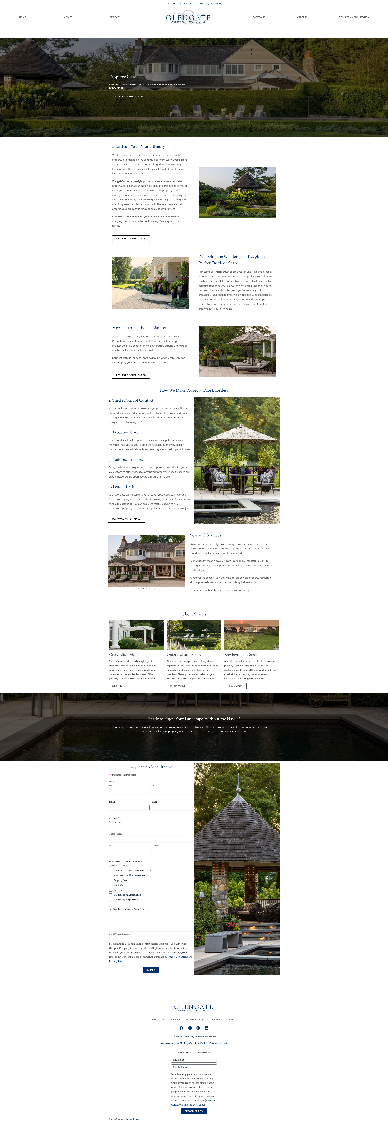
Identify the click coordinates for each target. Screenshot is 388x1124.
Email (112, 801)
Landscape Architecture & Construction (132, 870)
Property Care (120, 880)
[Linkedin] (206, 1028)
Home (22, 17)
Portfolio (259, 17)
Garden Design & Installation (127, 895)
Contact (231, 1019)
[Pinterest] (198, 1028)
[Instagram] (190, 1028)
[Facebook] (181, 1028)
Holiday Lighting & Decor (126, 899)
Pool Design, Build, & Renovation (129, 875)
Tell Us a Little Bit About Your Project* (129, 908)
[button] (111, 561)
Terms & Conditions (177, 956)
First (111, 785)
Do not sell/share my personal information (194, 1036)
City (111, 845)
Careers (302, 17)
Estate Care (119, 885)
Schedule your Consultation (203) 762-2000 (194, 3)
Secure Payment (195, 1019)
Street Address (115, 822)
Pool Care (118, 890)
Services (115, 17)
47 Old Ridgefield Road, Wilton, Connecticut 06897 (203, 1043)
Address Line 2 (115, 834)
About (68, 17)
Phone (155, 801)
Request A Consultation (354, 17)
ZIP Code (156, 845)
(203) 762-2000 (166, 1043)
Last (153, 785)
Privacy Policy (117, 961)
